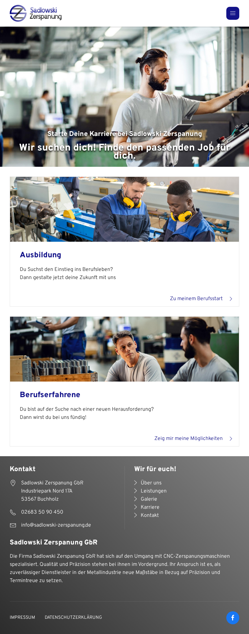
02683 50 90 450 (42, 512)
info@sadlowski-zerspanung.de (56, 525)
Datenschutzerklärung (73, 617)
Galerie (149, 499)
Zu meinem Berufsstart (196, 299)
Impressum (22, 617)
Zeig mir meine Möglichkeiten (188, 438)
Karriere (150, 507)
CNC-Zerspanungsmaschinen (196, 556)
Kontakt (150, 515)
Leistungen (154, 491)
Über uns (151, 483)
